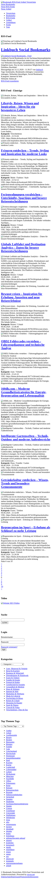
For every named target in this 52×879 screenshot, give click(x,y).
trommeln (10, 861)
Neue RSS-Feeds (8, 7)
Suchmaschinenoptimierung (17, 804)
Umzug (9, 808)
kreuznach (10, 845)
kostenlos (10, 843)
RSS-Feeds (10, 18)
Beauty (9, 737)
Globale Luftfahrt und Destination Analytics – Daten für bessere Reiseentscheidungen (23, 248)
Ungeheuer (10, 811)
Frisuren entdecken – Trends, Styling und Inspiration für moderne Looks (25, 152)
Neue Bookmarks (8, 4)
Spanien (9, 799)
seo (7, 856)
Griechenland (11, 751)
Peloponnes (10, 783)
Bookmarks (10, 15)
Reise (8, 785)
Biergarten (10, 742)
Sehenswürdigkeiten (14, 795)
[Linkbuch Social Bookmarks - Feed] (16, 56)
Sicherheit (10, 797)
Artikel (9, 20)
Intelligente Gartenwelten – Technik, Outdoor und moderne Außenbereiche (25, 437)
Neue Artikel (6, 9)
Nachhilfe (10, 779)
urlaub (8, 866)
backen (9, 827)
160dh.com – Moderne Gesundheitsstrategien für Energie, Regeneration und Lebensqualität (23, 392)
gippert (9, 840)
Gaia (8, 749)
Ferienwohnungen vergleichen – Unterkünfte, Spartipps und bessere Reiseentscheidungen (24, 198)
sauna (8, 854)
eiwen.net (31, 874)
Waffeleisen (10, 815)
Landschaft (10, 767)
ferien (8, 833)
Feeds (8, 25)
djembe (9, 831)
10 (2, 586)
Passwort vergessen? (9, 647)
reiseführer (10, 849)
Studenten (10, 801)
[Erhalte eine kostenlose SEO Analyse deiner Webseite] (10, 603)
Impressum (15, 877)
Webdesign (10, 817)
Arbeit (8, 733)
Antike (8, 731)
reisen (8, 852)
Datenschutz (6, 877)
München (10, 776)
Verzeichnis (10, 13)
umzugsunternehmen (14, 863)
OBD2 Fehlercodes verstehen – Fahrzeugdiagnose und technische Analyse (23, 345)
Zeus (8, 820)
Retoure (9, 788)
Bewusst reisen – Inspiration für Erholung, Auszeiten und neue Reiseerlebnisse (21, 297)
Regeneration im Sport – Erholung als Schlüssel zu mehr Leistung (25, 529)
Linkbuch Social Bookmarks (25, 49)
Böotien (9, 744)
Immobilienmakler (13, 758)
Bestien (9, 740)
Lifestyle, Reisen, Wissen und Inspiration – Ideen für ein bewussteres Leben (20, 107)
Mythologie (10, 774)
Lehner (9, 772)
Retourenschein (12, 790)
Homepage (10, 756)
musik (8, 847)
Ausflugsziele (11, 735)
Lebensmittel (11, 769)
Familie (9, 747)
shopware (10, 859)
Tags (8, 27)
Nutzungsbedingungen (29, 877)
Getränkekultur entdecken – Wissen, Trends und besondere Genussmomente (24, 483)
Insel (8, 760)
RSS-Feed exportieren (10, 81)
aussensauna (11, 824)
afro (7, 822)
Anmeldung (11, 22)
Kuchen (9, 763)
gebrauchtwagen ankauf (15, 838)
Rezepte (9, 792)
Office (8, 781)
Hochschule (11, 753)
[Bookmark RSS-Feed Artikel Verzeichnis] (18, 2)
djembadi (9, 829)
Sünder (9, 806)
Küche (8, 765)
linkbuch (39, 70)
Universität (10, 813)
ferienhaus (10, 836)
